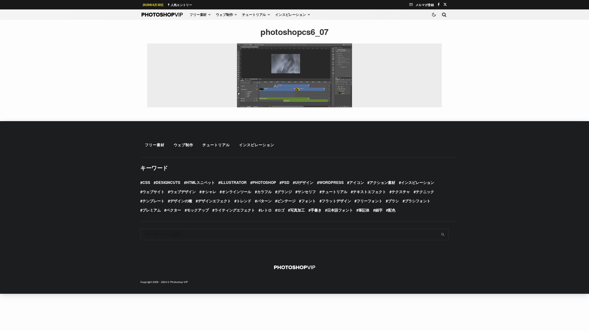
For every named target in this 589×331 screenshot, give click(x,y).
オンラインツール (236, 191)
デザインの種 (181, 200)
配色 (392, 210)
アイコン (356, 182)
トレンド (244, 200)
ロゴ (281, 210)
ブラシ (393, 200)
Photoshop (264, 182)
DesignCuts (168, 182)
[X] (445, 4)
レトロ (266, 210)
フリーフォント (369, 200)
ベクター (173, 210)
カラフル (264, 191)
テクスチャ (401, 191)
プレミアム (151, 210)
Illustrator (233, 182)
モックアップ (198, 210)
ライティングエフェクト (234, 210)
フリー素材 (198, 14)
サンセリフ (306, 191)
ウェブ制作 (224, 14)
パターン (264, 200)
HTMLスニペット (200, 182)
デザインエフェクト (214, 200)
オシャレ (209, 191)
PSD (285, 182)
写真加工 (297, 210)
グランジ (284, 191)
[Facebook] (439, 4)
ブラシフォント (417, 200)
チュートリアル (254, 14)
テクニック (425, 191)
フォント (308, 200)
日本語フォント (340, 210)
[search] (443, 234)
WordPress (331, 182)
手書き (316, 210)
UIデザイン (304, 182)
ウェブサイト (153, 191)
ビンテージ (286, 200)
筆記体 (364, 210)
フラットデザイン (336, 200)
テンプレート (153, 200)
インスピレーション (290, 14)
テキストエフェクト (369, 191)
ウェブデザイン (183, 191)
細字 (379, 210)
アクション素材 (382, 182)
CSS (146, 182)
